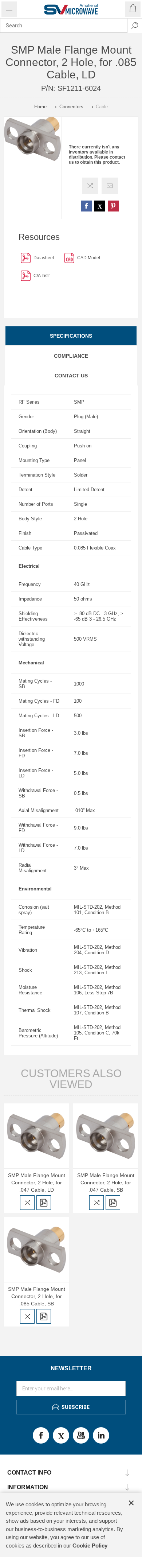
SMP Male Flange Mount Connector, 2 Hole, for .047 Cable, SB (105, 1182)
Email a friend (110, 186)
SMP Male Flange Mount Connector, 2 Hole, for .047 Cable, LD (36, 1182)
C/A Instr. (42, 275)
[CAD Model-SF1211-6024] (69, 258)
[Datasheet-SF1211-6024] (26, 258)
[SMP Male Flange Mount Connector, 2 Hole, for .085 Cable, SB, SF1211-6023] (36, 1249)
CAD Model (88, 257)
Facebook (41, 1435)
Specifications (71, 336)
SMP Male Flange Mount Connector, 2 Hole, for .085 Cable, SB (36, 1296)
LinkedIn (101, 1435)
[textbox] (63, 25)
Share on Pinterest (113, 206)
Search (134, 25)
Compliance (71, 356)
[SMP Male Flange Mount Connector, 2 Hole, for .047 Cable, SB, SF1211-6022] (105, 1135)
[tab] (71, 336)
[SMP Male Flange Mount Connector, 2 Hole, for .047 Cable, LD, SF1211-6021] (36, 1135)
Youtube (81, 1435)
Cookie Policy (89, 1545)
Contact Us (71, 375)
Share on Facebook (86, 206)
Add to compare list (90, 186)
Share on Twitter (99, 206)
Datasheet (43, 257)
